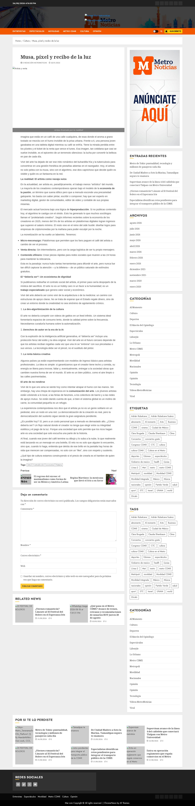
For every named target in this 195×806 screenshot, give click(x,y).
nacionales (136, 484)
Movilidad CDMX (164, 473)
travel (150, 490)
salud (174, 484)
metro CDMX (165, 467)
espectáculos (161, 456)
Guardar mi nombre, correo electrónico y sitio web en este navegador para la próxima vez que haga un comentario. (67, 578)
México (156, 479)
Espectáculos (36, 31)
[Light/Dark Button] (155, 31)
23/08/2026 (98, 739)
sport (133, 490)
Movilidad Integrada (140, 479)
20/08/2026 (96, 621)
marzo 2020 (136, 280)
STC (142, 490)
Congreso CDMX (139, 444)
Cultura (84, 31)
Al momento (150, 421)
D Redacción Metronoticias (35, 63)
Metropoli (135, 354)
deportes (135, 456)
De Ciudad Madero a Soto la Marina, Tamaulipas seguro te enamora (106, 732)
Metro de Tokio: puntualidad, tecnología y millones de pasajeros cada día (51, 732)
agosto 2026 (136, 222)
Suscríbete (175, 31)
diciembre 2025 (138, 269)
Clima (172, 433)
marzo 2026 (136, 251)
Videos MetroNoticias (140, 390)
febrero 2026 (136, 257)
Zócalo (134, 496)
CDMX (134, 427)
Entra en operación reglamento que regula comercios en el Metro (159, 753)
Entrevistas (19, 31)
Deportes (134, 319)
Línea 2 (134, 467)
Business (172, 421)
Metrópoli (135, 473)
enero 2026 (135, 263)
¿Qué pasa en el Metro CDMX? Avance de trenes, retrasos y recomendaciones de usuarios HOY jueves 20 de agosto (105, 611)
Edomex (147, 456)
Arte (29, 465)
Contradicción (38, 465)
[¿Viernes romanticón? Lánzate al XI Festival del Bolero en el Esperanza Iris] (24, 613)
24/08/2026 (42, 739)
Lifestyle (134, 337)
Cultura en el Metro (156, 450)
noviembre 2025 (138, 275)
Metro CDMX (69, 31)
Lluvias (166, 461)
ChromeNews (110, 803)
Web (23, 566)
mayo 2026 (135, 240)
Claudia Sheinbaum (156, 433)
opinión (148, 484)
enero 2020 (135, 286)
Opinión (97, 31)
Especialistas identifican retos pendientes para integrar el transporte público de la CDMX (104, 754)
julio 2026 (135, 228)
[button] (161, 31)
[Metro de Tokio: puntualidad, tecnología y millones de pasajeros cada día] (24, 735)
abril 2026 (135, 246)
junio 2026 (135, 234)
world (169, 490)
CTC (153, 444)
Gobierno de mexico (140, 461)
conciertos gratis (152, 439)
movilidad (148, 473)
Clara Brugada (137, 433)
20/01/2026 (55, 63)
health (156, 461)
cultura (162, 444)
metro (152, 467)
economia (50, 465)
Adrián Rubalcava (139, 416)
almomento (136, 421)
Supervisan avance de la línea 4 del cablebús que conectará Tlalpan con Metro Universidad (163, 733)
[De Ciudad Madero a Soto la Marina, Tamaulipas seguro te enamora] (80, 735)
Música (167, 479)
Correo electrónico (31, 555)
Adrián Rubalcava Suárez (162, 416)
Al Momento (136, 307)
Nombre (26, 545)
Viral (132, 396)
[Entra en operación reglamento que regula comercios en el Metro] (136, 755)
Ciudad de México (160, 427)
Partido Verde (162, 484)
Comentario (27, 508)
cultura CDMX (137, 450)
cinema (144, 427)
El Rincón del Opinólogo (142, 325)
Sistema (59, 465)
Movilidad (53, 31)
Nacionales (135, 366)
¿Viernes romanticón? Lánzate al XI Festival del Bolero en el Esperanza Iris (50, 611)
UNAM (160, 490)
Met (144, 467)
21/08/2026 (42, 618)
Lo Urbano (135, 342)
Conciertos (136, 439)
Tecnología (135, 384)
